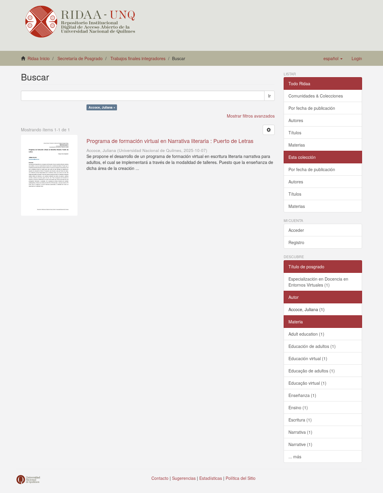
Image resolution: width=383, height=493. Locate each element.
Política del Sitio (241, 478)
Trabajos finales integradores (137, 58)
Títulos (294, 133)
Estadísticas (210, 478)
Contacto (159, 478)
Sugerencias (184, 478)
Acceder (296, 230)
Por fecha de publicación (311, 108)
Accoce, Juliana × (102, 107)
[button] (333, 58)
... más (294, 456)
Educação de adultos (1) (311, 371)
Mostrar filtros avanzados (251, 116)
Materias (296, 145)
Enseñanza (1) (302, 395)
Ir (269, 96)
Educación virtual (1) (307, 358)
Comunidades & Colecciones (315, 96)
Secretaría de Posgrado (80, 58)
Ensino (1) (298, 407)
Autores (295, 120)
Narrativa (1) (300, 432)
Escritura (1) (300, 420)
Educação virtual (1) (307, 383)
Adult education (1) (306, 334)
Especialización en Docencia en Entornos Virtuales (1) (318, 282)
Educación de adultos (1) (312, 346)
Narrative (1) (300, 444)
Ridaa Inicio (39, 58)
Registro (296, 242)
